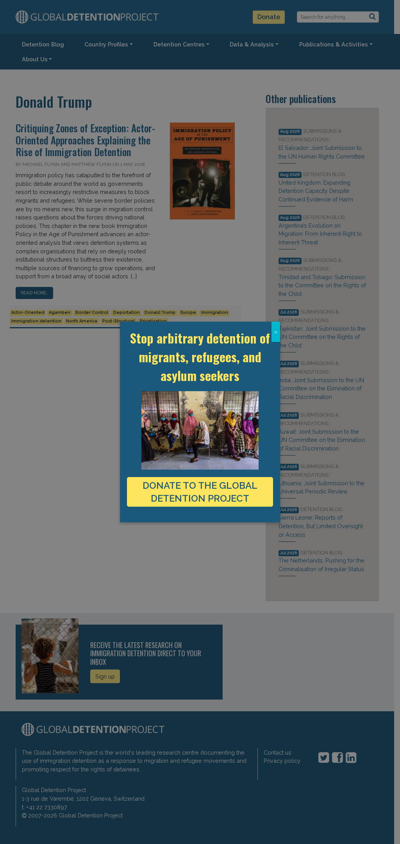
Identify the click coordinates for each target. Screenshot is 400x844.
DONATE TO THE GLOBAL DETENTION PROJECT (200, 492)
